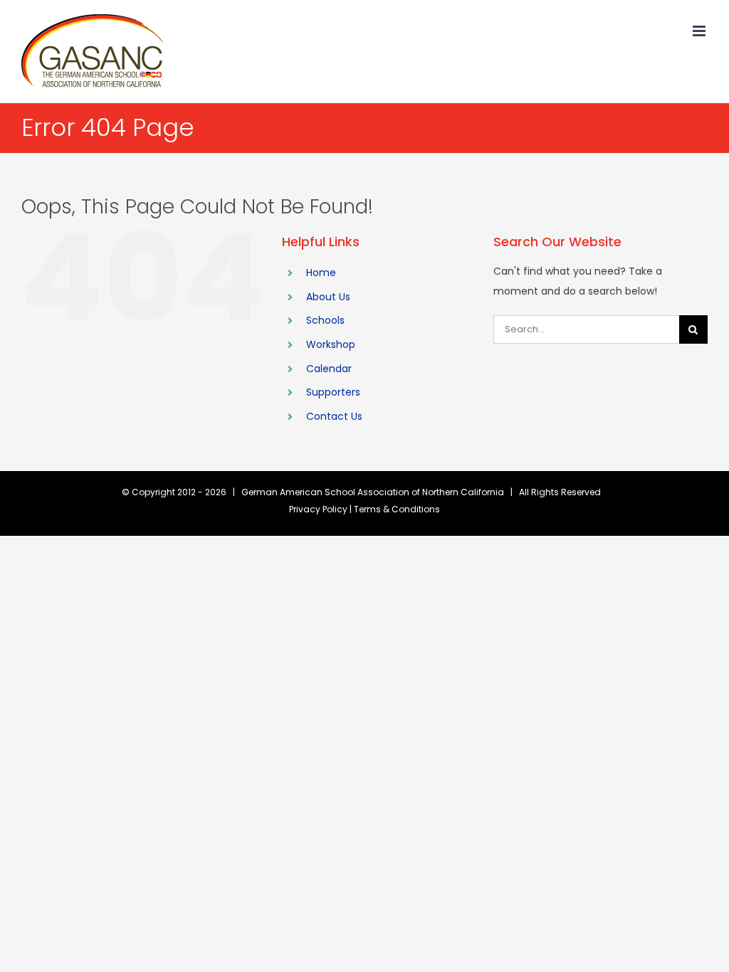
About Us (328, 297)
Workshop (330, 344)
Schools (325, 320)
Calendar (329, 368)
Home (321, 272)
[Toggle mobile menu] (700, 30)
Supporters (333, 392)
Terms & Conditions (397, 509)
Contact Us (334, 416)
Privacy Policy (318, 509)
